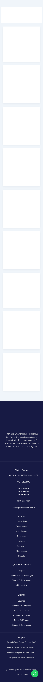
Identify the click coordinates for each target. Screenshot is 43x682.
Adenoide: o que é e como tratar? (21, 653)
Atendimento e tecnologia (21, 575)
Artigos (21, 541)
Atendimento (21, 531)
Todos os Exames (21, 620)
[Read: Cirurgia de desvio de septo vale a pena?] (21, 117)
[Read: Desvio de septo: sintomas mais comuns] (21, 242)
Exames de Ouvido (21, 615)
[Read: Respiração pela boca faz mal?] (21, 283)
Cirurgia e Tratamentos (21, 580)
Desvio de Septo (11, 132)
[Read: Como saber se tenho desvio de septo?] (21, 200)
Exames (20, 546)
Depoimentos (21, 526)
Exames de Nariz (21, 611)
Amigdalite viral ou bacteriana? (21, 658)
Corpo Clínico (21, 521)
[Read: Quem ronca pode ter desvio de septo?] (21, 159)
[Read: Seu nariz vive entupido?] (21, 37)
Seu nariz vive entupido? (18, 56)
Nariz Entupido (10, 52)
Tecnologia (21, 536)
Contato (21, 556)
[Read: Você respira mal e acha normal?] (21, 76)
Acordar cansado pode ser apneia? (21, 647)
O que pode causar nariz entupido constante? (18, 342)
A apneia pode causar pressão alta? (21, 642)
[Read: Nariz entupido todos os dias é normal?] (21, 363)
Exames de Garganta (21, 606)
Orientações (21, 551)
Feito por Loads (22, 674)
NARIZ (7, 91)
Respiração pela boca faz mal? (21, 302)
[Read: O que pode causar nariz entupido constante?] (21, 322)
